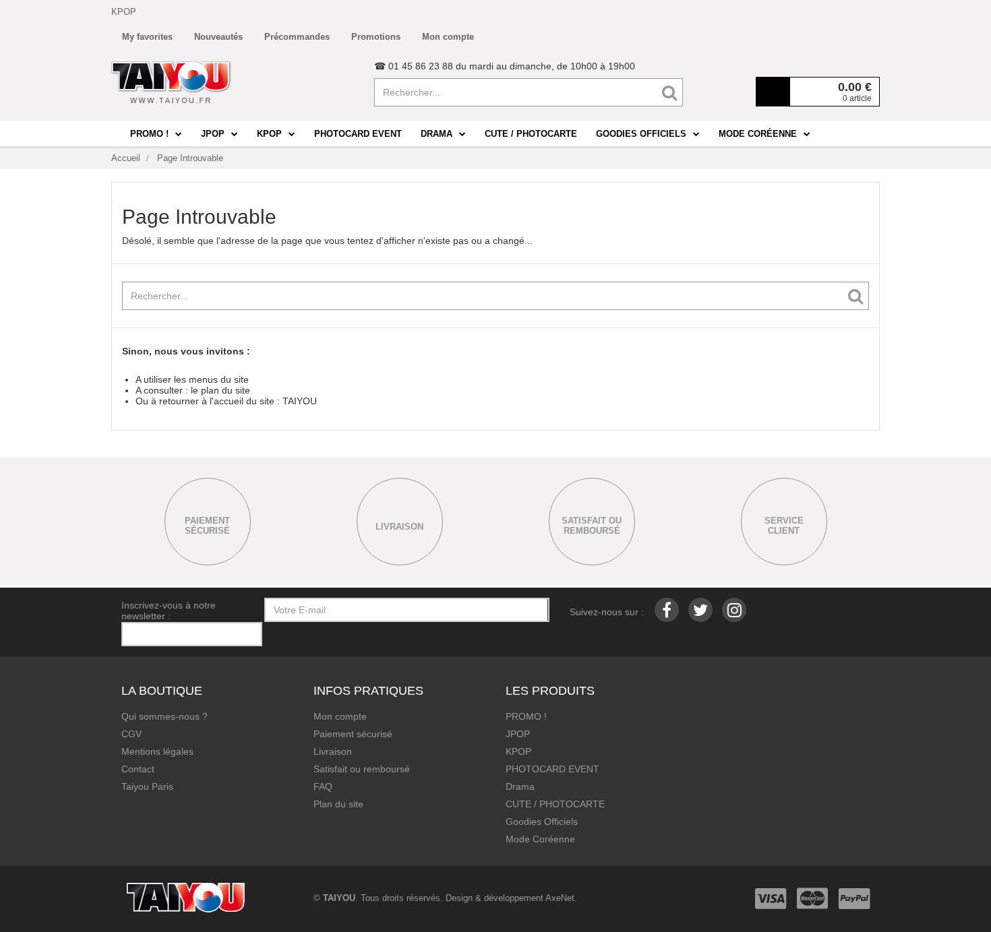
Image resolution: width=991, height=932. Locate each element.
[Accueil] (171, 82)
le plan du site (220, 390)
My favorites (147, 37)
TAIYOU (299, 401)
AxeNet (559, 898)
